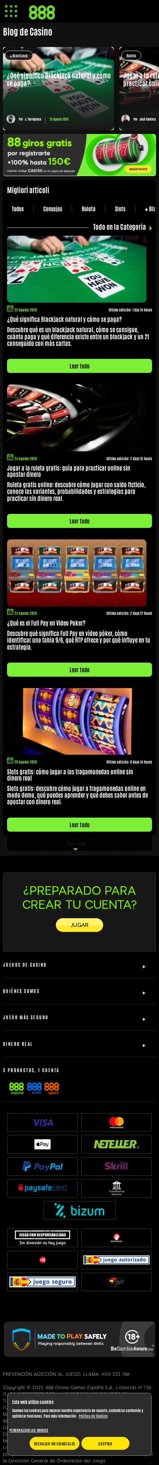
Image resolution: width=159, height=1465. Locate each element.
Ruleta (131, 55)
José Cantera (147, 119)
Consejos (52, 208)
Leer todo (79, 365)
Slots (120, 208)
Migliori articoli (28, 189)
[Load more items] (79, 843)
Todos (18, 208)
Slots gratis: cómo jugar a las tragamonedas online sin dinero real (70, 774)
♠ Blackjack (19, 55)
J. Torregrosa (33, 119)
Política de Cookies (93, 1415)
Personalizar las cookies (29, 1430)
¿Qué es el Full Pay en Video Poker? (46, 622)
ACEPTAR (105, 1443)
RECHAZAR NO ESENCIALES (54, 1443)
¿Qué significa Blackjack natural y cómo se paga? (64, 319)
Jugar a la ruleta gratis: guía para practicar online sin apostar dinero (68, 471)
